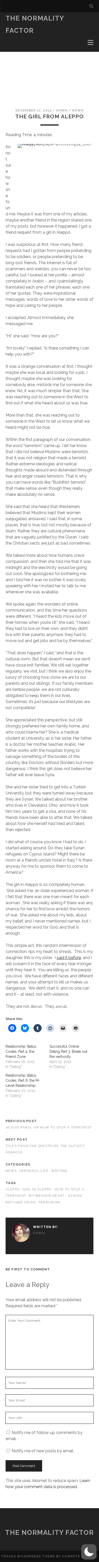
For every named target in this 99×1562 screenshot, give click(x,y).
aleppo (13, 1189)
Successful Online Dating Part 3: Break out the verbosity (68, 1051)
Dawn (62, 110)
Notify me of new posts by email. (43, 1450)
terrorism (49, 1202)
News (77, 110)
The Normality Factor (49, 1532)
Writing (59, 1171)
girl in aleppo (37, 1189)
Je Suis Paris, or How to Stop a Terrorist (49, 1127)
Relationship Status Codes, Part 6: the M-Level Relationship (23, 1080)
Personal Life (34, 1171)
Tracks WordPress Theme (28, 1556)
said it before (69, 957)
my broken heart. (47, 1196)
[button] (88, 1551)
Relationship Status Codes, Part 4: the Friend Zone (21, 1051)
